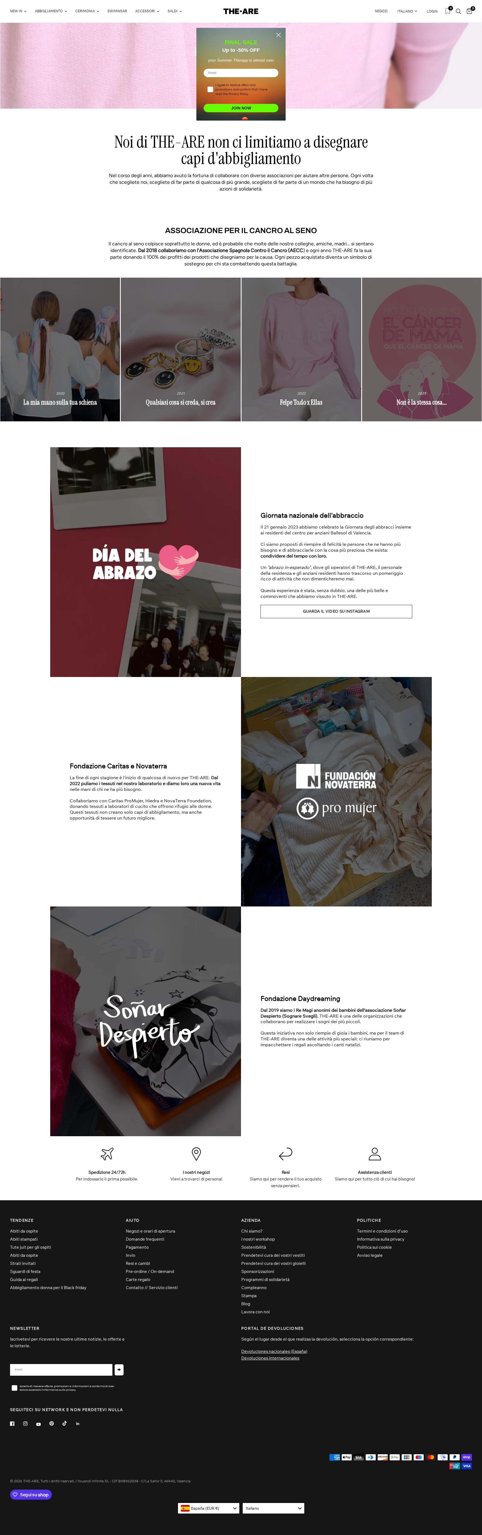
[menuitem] (20, 11)
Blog (245, 1303)
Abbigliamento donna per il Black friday (48, 1287)
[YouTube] (42, 1424)
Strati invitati (23, 1263)
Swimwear (117, 11)
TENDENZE (21, 1220)
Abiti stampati (24, 1239)
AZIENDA (251, 1220)
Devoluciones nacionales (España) (274, 1351)
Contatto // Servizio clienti (152, 1287)
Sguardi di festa (25, 1271)
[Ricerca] (458, 11)
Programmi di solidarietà (265, 1279)
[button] (336, 611)
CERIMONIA (85, 11)
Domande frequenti (145, 1239)
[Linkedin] (82, 1423)
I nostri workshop (258, 1239)
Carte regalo (138, 1279)
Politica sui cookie (374, 1247)
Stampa (249, 1295)
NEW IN (16, 11)
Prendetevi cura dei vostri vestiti (273, 1255)
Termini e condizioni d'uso (382, 1231)
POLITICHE (369, 1220)
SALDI (173, 11)
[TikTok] (68, 1423)
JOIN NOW (241, 108)
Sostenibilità (253, 1247)
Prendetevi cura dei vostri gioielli (273, 1263)
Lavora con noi (255, 1311)
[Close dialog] (278, 35)
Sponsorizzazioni (257, 1271)
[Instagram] (29, 1423)
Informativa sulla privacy (380, 1239)
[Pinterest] (55, 1423)
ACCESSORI (145, 11)
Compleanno (254, 1287)
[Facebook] (16, 1423)
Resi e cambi (138, 1263)
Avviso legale (370, 1255)
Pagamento (137, 1247)
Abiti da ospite (24, 1231)
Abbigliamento (49, 11)
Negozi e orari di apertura (150, 1231)
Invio (130, 1255)
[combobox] (209, 1508)
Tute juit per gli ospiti (30, 1247)
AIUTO (133, 1220)
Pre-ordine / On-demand (150, 1271)
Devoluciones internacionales (270, 1358)
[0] (468, 11)
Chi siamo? (252, 1231)
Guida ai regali (24, 1279)
